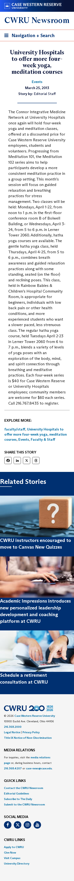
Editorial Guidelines (16, 793)
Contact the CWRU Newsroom (23, 788)
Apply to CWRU (14, 847)
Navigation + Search (28, 36)
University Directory (16, 863)
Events (23, 439)
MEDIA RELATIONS (19, 750)
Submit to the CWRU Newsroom (24, 804)
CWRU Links (14, 840)
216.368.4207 (13, 768)
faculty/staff (14, 429)
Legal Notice (12, 732)
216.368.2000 (13, 727)
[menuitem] (37, 788)
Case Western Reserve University (34, 716)
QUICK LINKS (15, 781)
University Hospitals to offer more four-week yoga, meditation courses (35, 434)
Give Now (10, 852)
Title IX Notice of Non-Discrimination (28, 738)
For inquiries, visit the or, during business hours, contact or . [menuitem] (28, 763)
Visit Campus (12, 858)
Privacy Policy (31, 732)
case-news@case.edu (39, 768)
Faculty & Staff (43, 439)
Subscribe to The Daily (18, 799)
